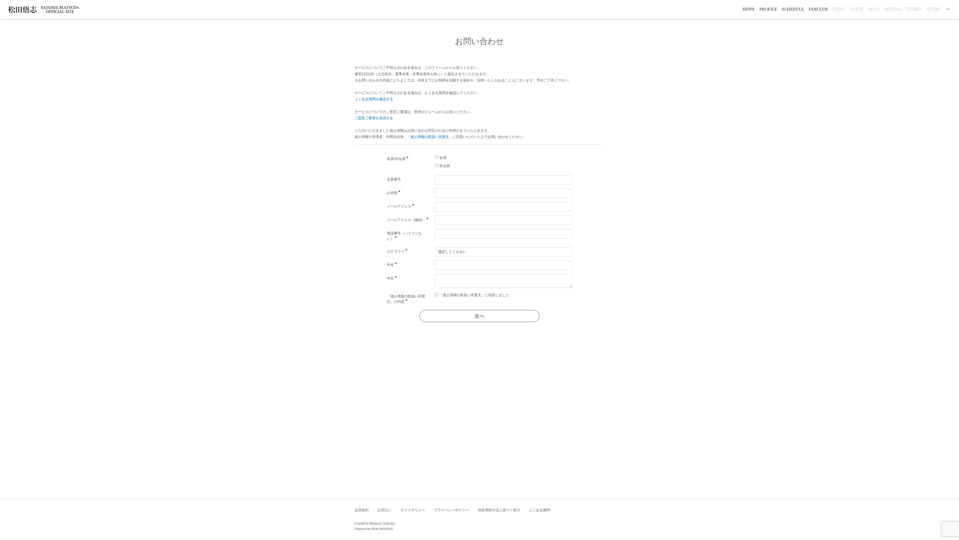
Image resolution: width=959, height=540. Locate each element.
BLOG (874, 9)
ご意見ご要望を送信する (374, 118)
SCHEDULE (793, 9)
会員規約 (362, 510)
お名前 (392, 193)
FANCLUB (818, 9)
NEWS (748, 9)
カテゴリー (395, 251)
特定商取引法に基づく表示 (499, 510)
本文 (390, 278)
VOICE (857, 9)
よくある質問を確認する (374, 99)
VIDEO (839, 9)
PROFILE (768, 9)
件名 (390, 265)
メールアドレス (399, 206)
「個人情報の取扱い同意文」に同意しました (473, 295)
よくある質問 (539, 510)
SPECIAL (893, 9)
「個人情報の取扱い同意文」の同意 (406, 299)
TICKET (914, 9)
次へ (479, 316)
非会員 (444, 166)
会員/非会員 (396, 159)
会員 (442, 158)
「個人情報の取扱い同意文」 (430, 137)
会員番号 (394, 179)
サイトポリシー (413, 510)
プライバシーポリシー (451, 510)
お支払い (385, 510)
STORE (934, 9)
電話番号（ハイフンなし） (404, 235)
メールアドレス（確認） (406, 220)
